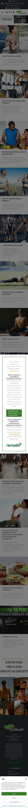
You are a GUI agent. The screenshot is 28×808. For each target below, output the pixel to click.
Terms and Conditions (21, 805)
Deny (14, 798)
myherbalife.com (15, 434)
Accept (14, 793)
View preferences (14, 802)
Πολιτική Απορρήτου (12, 805)
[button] (26, 779)
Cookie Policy (5, 805)
